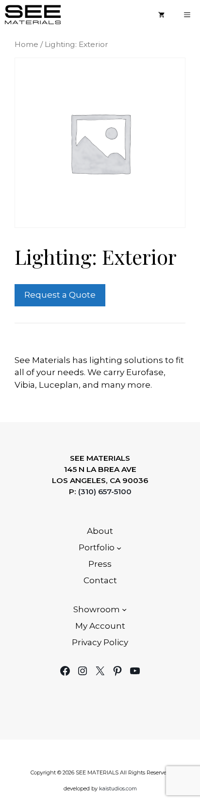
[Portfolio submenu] (119, 547)
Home (26, 44)
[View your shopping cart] (161, 14)
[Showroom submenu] (124, 609)
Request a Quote (60, 295)
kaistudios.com (118, 788)
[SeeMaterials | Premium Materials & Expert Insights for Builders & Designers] (33, 14)
